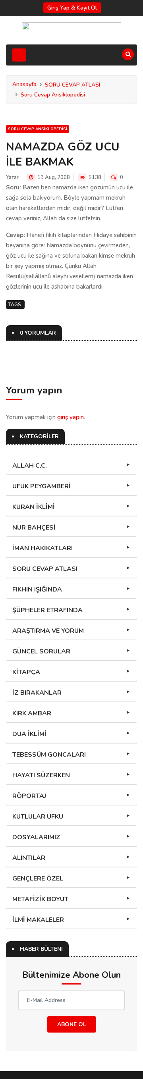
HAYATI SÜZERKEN (41, 775)
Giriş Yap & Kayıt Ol (72, 8)
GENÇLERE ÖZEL (37, 878)
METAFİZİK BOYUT (40, 899)
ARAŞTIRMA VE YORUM (48, 630)
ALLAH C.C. (29, 465)
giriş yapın (70, 417)
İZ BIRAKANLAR (37, 692)
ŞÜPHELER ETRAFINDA (47, 610)
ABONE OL (71, 1024)
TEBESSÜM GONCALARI (49, 754)
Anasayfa (24, 84)
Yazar (12, 177)
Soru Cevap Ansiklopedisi (53, 94)
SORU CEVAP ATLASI (72, 85)
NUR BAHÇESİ (34, 527)
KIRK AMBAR (31, 713)
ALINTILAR (28, 858)
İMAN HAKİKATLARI (42, 548)
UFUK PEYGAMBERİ (41, 486)
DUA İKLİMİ (29, 734)
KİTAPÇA (26, 672)
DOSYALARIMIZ (36, 837)
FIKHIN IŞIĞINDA (37, 589)
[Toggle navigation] (19, 55)
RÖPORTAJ (29, 796)
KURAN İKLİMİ (33, 507)
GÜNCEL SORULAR (41, 651)
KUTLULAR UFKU (37, 816)
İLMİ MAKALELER (38, 919)
